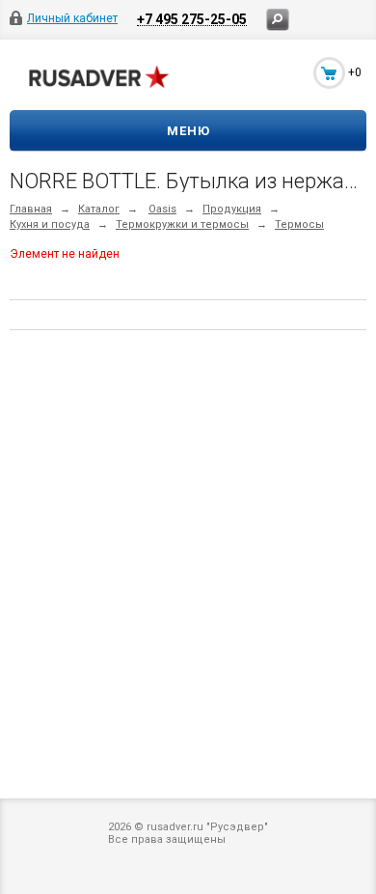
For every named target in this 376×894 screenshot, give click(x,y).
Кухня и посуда (50, 224)
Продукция (231, 209)
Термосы (299, 224)
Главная (31, 209)
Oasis (162, 209)
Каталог (99, 209)
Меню (188, 131)
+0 (355, 72)
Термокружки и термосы (182, 224)
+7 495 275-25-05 (192, 19)
